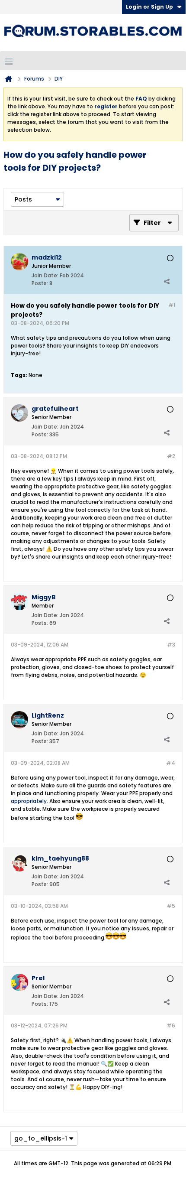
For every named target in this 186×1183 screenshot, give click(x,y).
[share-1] (166, 281)
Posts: (40, 283)
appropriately (29, 801)
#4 (170, 763)
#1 (171, 305)
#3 (171, 644)
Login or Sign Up (149, 6)
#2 (171, 456)
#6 (171, 1025)
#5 (171, 906)
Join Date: (45, 275)
